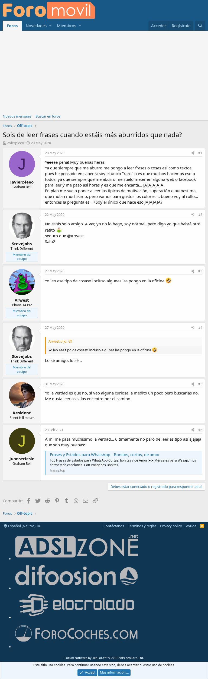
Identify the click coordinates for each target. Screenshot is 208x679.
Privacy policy (171, 525)
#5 (200, 384)
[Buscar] (200, 26)
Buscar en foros (47, 116)
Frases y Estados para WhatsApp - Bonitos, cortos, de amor (105, 454)
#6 (200, 430)
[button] (50, 26)
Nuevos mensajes (17, 116)
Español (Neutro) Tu (23, 525)
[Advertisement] (104, 71)
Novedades (36, 25)
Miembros (66, 25)
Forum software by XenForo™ (104, 658)
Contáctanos (113, 525)
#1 (200, 153)
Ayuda (191, 525)
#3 (200, 271)
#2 (200, 214)
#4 (200, 327)
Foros (12, 25)
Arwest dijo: (57, 341)
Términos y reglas (142, 525)
